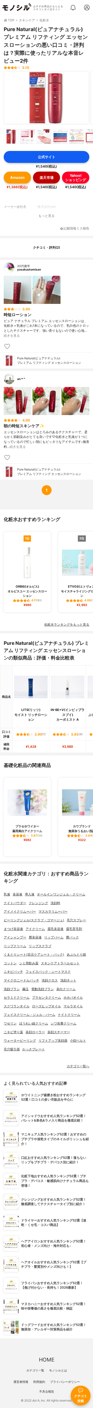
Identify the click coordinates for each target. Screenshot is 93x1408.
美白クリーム (66, 989)
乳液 (7, 894)
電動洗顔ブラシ (42, 989)
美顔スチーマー (58, 1032)
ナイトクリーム (69, 1015)
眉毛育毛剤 (74, 929)
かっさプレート (33, 1049)
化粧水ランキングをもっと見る (66, 624)
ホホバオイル (73, 997)
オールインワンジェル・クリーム (61, 894)
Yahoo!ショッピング (75, 177)
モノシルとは (58, 1370)
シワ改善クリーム (63, 1023)
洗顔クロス (50, 980)
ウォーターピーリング (20, 1040)
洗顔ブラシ (12, 989)
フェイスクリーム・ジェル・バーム (29, 1015)
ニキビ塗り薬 (13, 1032)
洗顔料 (55, 903)
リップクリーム (15, 946)
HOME (46, 1360)
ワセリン (10, 1023)
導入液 (29, 894)
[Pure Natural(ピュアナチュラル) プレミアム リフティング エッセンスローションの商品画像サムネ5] (76, 136)
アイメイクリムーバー (20, 911)
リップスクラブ (40, 946)
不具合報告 (46, 1391)
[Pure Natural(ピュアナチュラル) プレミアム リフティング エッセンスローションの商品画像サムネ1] (11, 136)
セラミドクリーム (17, 997)
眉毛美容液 (55, 929)
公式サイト (46, 157)
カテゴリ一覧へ (78, 1066)
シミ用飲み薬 (28, 963)
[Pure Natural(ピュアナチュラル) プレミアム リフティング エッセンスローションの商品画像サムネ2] (27, 136)
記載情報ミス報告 (76, 228)
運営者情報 (20, 1382)
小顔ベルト (78, 1040)
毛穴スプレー (76, 920)
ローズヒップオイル (46, 1006)
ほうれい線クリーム (33, 1023)
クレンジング (38, 903)
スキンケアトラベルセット (60, 963)
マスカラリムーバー (52, 911)
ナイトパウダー (15, 903)
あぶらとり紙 (76, 954)
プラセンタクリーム (46, 997)
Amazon (17, 177)
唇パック (72, 937)
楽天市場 (47, 177)
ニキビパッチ (13, 972)
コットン (10, 963)
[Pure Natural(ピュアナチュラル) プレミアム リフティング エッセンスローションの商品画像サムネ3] (43, 136)
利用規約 (39, 1382)
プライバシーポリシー (65, 1382)
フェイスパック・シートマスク (48, 972)
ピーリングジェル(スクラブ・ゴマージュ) (34, 920)
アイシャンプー (15, 937)
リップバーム (53, 937)
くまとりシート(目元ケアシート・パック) (34, 954)
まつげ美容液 (13, 929)
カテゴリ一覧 (35, 1370)
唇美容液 (35, 937)
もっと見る (46, 216)
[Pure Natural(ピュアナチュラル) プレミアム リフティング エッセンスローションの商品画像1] (46, 98)
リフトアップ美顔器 (52, 1040)
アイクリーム (35, 929)
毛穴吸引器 (12, 1049)
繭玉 (25, 989)
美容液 (17, 894)
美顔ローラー (35, 1032)
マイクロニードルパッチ (21, 980)
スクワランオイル (17, 1006)
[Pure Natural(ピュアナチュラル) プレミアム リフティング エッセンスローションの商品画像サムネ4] (60, 136)
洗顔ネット (68, 980)
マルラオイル (73, 1006)
